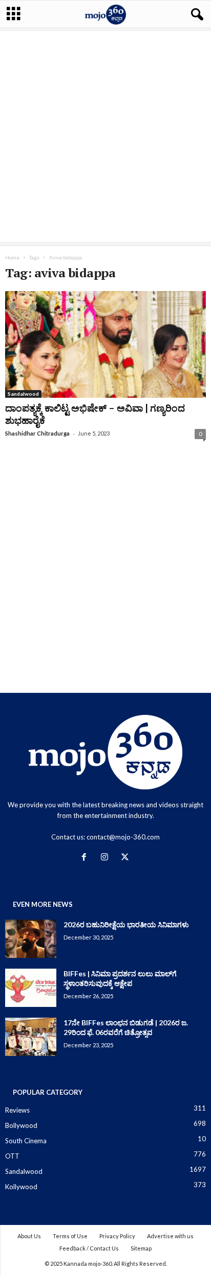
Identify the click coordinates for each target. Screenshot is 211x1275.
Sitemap (141, 1248)
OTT (12, 1156)
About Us (29, 1236)
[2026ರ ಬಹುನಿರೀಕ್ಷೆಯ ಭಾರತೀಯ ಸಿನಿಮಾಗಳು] (30, 939)
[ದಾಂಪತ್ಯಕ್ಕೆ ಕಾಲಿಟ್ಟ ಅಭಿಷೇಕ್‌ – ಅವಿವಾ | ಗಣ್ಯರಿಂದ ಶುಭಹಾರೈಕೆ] (105, 344)
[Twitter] (126, 857)
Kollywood (21, 1187)
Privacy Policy (117, 1236)
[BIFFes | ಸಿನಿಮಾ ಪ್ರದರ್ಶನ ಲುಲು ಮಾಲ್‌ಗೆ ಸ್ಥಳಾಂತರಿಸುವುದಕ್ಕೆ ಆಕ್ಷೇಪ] (30, 988)
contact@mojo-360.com (123, 837)
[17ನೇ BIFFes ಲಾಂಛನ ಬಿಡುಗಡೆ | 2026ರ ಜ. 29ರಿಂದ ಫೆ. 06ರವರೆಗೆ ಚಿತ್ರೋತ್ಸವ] (30, 1037)
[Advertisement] (105, 136)
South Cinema (26, 1141)
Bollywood (21, 1125)
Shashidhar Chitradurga (37, 433)
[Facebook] (86, 857)
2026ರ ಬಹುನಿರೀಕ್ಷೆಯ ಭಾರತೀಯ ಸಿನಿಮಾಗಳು (126, 924)
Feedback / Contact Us (89, 1248)
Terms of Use (70, 1236)
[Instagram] (106, 857)
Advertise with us (170, 1236)
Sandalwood (23, 394)
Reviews (17, 1110)
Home (12, 257)
